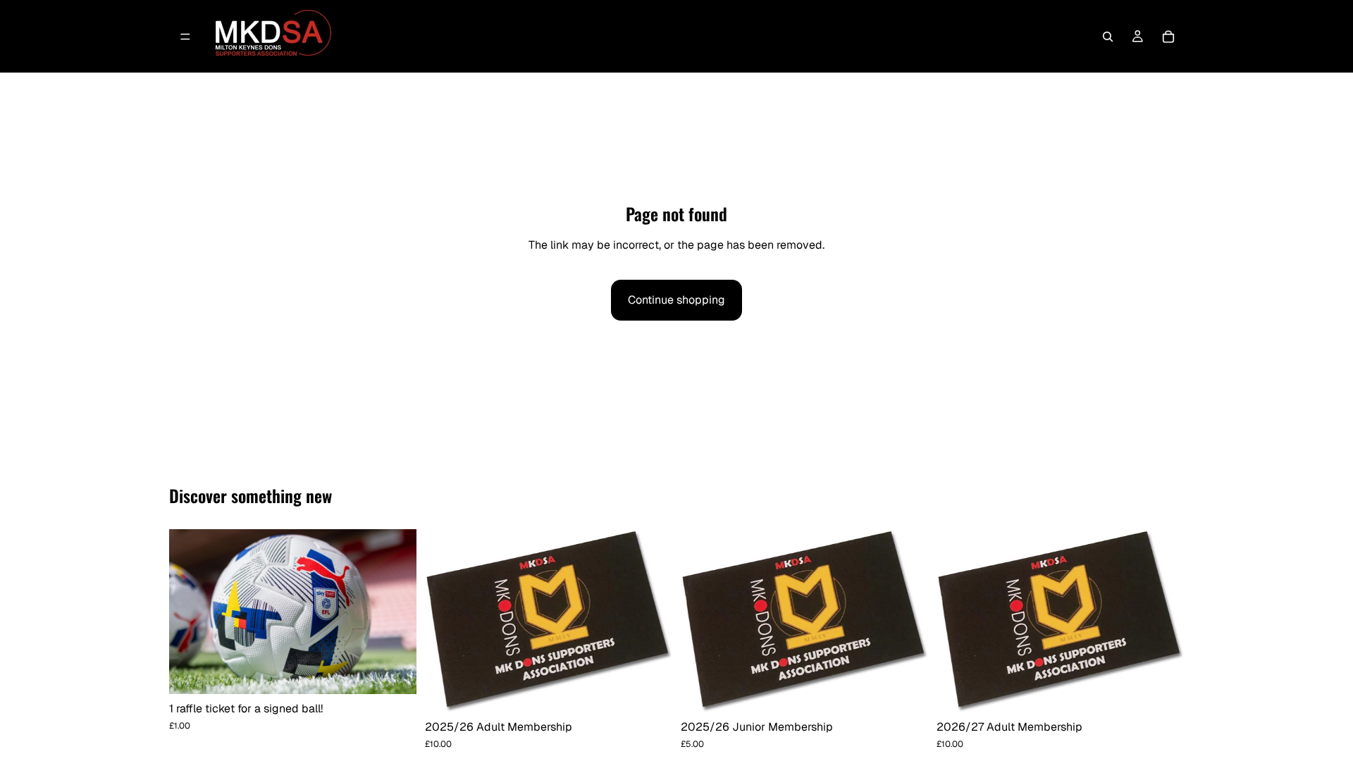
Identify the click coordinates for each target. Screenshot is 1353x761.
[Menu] (185, 36)
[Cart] (1168, 36)
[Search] (1107, 36)
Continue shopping (676, 299)
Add (406, 671)
